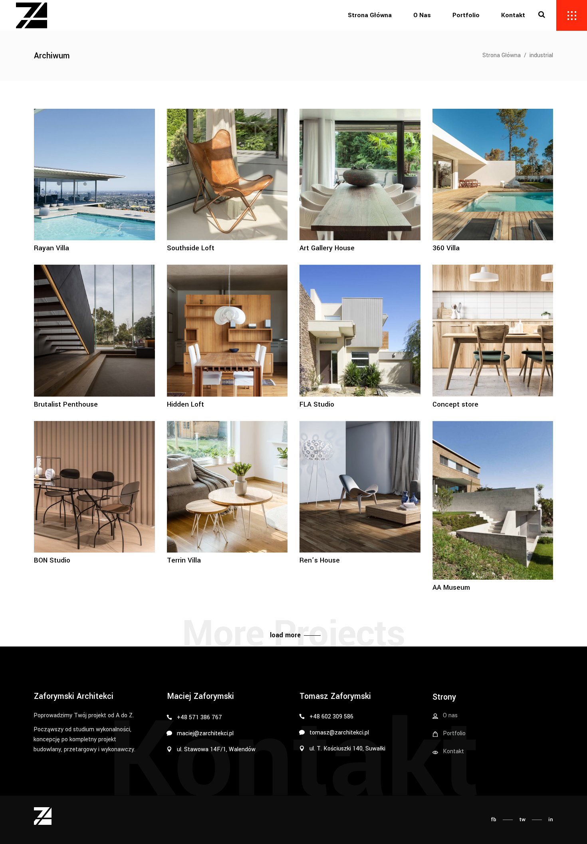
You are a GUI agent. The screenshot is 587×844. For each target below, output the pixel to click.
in (550, 819)
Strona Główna (501, 55)
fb (493, 819)
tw (522, 819)
